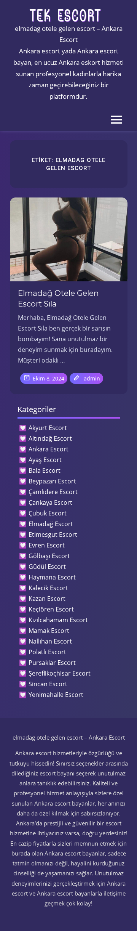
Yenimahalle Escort (56, 694)
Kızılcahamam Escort (58, 620)
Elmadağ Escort (51, 524)
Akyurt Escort (48, 428)
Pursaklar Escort (52, 662)
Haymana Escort (52, 577)
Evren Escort (47, 545)
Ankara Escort (48, 449)
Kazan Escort (47, 598)
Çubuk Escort (48, 513)
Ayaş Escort (45, 460)
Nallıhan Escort (50, 641)
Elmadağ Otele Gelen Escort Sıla (58, 298)
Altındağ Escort (50, 438)
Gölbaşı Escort (49, 556)
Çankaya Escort (50, 502)
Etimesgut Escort (53, 534)
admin (92, 378)
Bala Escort (45, 470)
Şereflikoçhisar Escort (60, 673)
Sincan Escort (48, 684)
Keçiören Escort (51, 609)
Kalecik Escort (48, 588)
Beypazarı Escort (52, 481)
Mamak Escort (49, 630)
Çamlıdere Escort (53, 492)
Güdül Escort (47, 566)
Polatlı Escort (47, 652)
